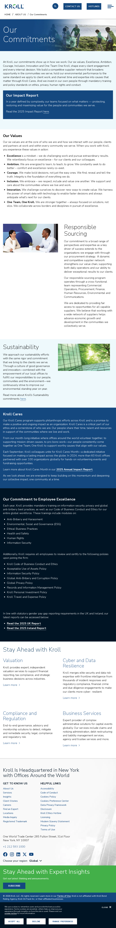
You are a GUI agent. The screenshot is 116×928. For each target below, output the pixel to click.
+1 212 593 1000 (14, 846)
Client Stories (10, 801)
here (46, 111)
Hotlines (94, 6)
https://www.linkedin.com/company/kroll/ (18, 854)
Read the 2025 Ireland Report (26, 628)
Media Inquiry (10, 817)
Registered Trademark (15, 821)
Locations (8, 813)
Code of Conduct (49, 792)
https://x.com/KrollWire (25, 854)
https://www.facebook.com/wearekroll (5, 854)
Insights (7, 796)
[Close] (110, 907)
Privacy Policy (47, 825)
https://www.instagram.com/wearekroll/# (12, 854)
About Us (8, 788)
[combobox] (36, 861)
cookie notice (11, 913)
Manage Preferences (63, 921)
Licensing (45, 817)
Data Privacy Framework (53, 805)
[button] (55, 6)
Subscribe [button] (14, 885)
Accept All (14, 921)
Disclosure (46, 809)
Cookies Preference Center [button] (54, 801)
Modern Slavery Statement (55, 821)
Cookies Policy (48, 796)
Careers (7, 805)
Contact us (72, 6)
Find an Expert (10, 809)
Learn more (10, 685)
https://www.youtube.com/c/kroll (31, 854)
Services (7, 792)
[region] (58, 915)
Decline (36, 921)
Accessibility (47, 788)
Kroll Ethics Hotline (50, 813)
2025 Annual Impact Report (74, 469)
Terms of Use (47, 829)
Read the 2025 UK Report (24, 623)
